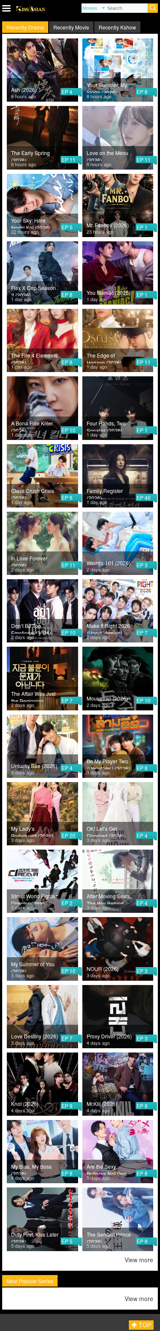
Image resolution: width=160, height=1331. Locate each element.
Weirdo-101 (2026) (109, 562)
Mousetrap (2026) (107, 698)
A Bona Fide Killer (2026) (32, 425)
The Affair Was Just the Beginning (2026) (33, 696)
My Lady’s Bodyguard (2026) (32, 831)
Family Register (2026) (105, 493)
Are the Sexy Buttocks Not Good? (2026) (110, 1169)
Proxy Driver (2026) (109, 1036)
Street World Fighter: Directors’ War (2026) (34, 898)
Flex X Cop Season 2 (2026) (33, 290)
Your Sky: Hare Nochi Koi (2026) (30, 223)
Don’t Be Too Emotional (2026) (31, 628)
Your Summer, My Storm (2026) (107, 87)
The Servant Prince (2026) (109, 1237)
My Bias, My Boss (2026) (31, 1169)
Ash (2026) (24, 89)
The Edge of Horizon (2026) (104, 358)
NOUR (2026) (103, 968)
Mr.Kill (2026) (102, 1103)
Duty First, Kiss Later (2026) (34, 1237)
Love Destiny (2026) (34, 1036)
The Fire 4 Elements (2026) (34, 358)
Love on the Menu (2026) (107, 155)
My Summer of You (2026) (33, 966)
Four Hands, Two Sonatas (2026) (106, 425)
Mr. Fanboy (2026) (108, 225)
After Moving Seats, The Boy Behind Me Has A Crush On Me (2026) (110, 898)
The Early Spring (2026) (30, 155)
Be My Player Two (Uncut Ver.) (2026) (108, 763)
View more (139, 1259)
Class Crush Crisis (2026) (32, 493)
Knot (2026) (24, 1103)
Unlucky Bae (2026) (34, 765)
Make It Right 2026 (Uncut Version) (108, 628)
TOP (144, 1325)
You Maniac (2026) (109, 292)
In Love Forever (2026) (29, 560)
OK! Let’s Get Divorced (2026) (105, 831)
